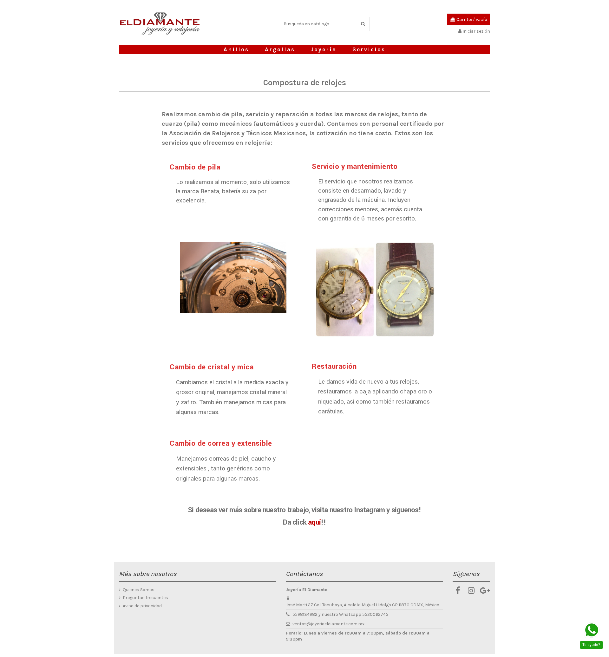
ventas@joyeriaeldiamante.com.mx (328, 624)
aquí (314, 522)
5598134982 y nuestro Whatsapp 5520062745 (340, 614)
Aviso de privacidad (142, 606)
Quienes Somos (138, 589)
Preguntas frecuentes (145, 597)
